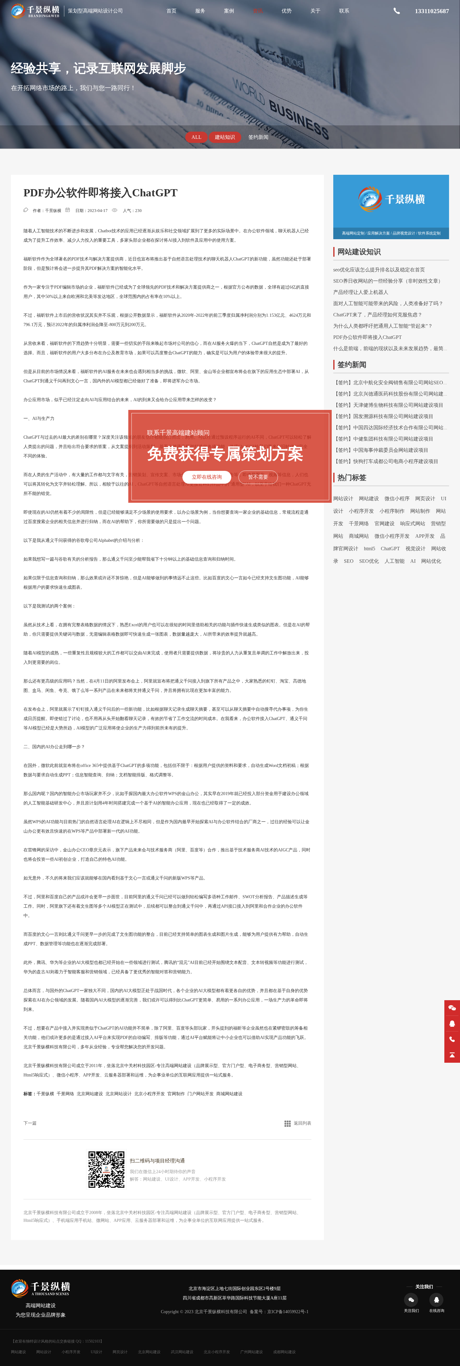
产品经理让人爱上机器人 (360, 292)
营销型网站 (286, 1065)
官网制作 (176, 1093)
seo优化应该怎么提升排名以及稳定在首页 (379, 269)
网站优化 (431, 561)
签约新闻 (258, 137)
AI (413, 561)
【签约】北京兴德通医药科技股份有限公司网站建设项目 (395, 393)
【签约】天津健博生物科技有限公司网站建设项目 (388, 405)
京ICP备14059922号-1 (288, 1311)
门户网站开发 (200, 1093)
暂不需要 (258, 477)
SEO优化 (369, 561)
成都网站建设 (284, 1352)
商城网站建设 (229, 1093)
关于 (315, 10)
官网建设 (385, 523)
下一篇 (30, 1123)
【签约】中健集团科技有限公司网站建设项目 (383, 438)
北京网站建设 (90, 1093)
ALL (197, 137)
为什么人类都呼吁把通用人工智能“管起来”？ (383, 326)
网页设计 (425, 498)
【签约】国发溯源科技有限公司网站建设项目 (383, 416)
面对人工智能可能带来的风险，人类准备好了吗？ (388, 303)
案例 (229, 10)
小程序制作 (392, 511)
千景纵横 (45, 1093)
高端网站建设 (178, 1065)
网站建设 (369, 498)
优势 (287, 10)
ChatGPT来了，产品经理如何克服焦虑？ (377, 314)
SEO (349, 561)
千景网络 (65, 1093)
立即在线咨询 (207, 477)
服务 (200, 10)
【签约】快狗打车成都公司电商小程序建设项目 (385, 461)
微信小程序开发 (392, 536)
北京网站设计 (118, 1093)
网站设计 (343, 498)
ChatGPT (390, 548)
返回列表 (302, 1123)
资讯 (258, 10)
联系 (344, 10)
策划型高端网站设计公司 (95, 10)
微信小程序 (68, 1075)
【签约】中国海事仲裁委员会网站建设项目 (380, 450)
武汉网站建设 (182, 1352)
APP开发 (91, 1075)
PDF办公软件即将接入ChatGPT (367, 337)
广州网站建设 (251, 1352)
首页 (171, 10)
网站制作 (420, 511)
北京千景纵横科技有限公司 (49, 1047)
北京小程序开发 (149, 1093)
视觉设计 (416, 548)
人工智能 (395, 561)
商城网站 (359, 536)
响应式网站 (412, 523)
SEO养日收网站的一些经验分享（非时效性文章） (388, 281)
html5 (369, 548)
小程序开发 (361, 511)
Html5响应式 (35, 1075)
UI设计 (96, 1352)
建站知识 (225, 137)
